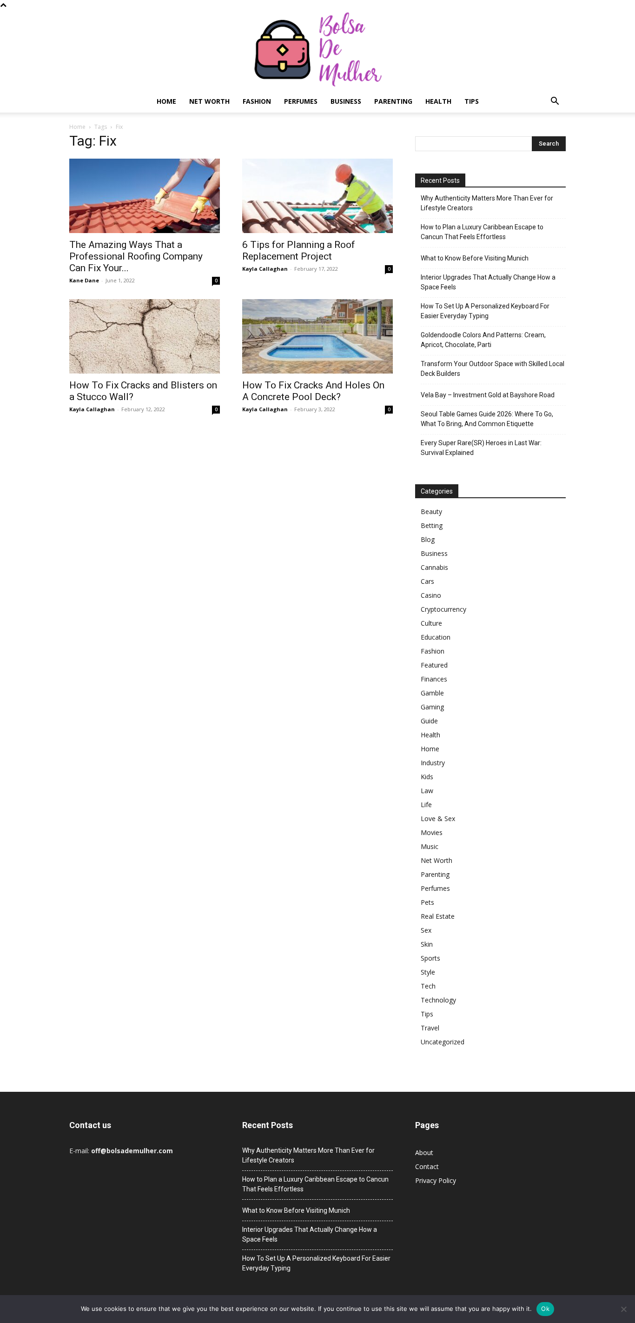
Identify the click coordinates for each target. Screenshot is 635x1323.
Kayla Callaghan (265, 268)
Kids (427, 776)
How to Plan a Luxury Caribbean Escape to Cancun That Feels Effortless (482, 232)
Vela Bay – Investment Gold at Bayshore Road (488, 395)
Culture (431, 623)
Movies (432, 832)
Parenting (393, 101)
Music (429, 846)
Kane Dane (84, 280)
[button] (554, 102)
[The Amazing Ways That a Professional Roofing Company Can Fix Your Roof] (144, 196)
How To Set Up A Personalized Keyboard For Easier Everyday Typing (485, 311)
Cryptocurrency (443, 609)
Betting (432, 525)
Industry (433, 762)
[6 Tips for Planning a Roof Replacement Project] (317, 196)
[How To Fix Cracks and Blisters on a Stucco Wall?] (144, 336)
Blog (428, 539)
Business (346, 101)
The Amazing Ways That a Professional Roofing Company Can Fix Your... (136, 256)
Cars (427, 581)
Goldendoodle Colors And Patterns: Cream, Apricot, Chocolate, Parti (483, 339)
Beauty (431, 511)
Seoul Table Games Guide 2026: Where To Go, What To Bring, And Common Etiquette (487, 419)
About (424, 1152)
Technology (438, 1000)
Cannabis (434, 567)
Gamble (432, 692)
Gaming (432, 706)
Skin (427, 944)
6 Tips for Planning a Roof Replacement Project (298, 250)
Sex (426, 930)
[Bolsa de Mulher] (317, 50)
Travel (430, 1027)
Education (435, 637)
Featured (434, 665)
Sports (430, 958)
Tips (471, 101)
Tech (428, 986)
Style (428, 972)
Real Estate (438, 916)
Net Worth (209, 101)
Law (427, 790)
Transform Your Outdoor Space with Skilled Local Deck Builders (492, 368)
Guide (429, 720)
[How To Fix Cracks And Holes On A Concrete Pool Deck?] (317, 336)
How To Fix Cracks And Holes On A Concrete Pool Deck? (313, 391)
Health (438, 101)
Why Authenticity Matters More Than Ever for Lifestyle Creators (487, 203)
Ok (545, 1308)
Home (166, 101)
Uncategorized (442, 1041)
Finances (434, 679)
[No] (623, 1309)
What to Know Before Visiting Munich (475, 258)
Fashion (257, 101)
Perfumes (301, 101)
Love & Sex (438, 818)
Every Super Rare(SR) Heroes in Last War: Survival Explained (481, 447)
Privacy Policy (435, 1180)
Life (426, 804)
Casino (431, 595)
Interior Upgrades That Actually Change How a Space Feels (488, 282)
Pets (427, 902)
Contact (427, 1166)
